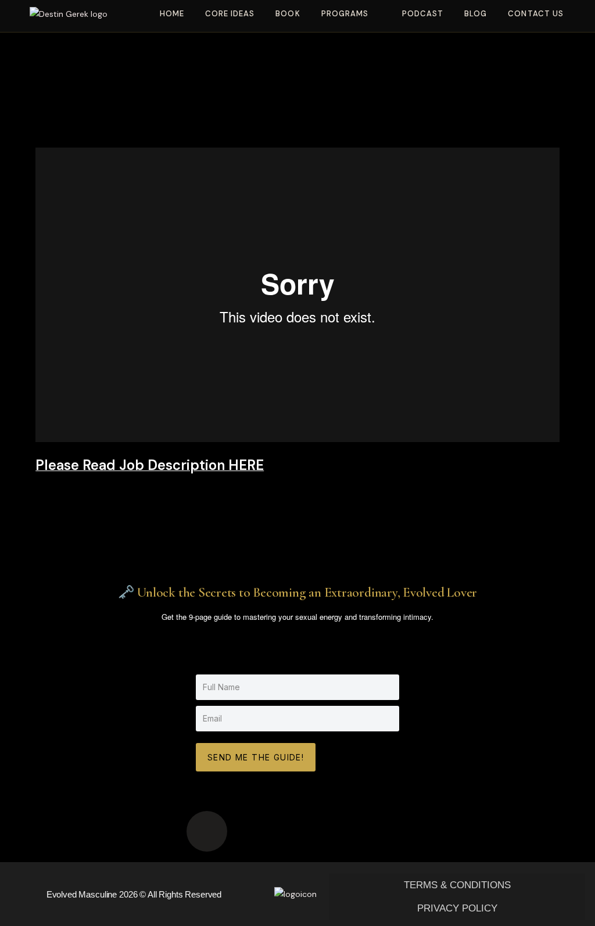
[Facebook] (342, 831)
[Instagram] (297, 831)
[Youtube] (252, 831)
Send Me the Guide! (255, 757)
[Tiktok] (207, 831)
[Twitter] (388, 831)
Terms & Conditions (457, 885)
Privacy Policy (457, 908)
